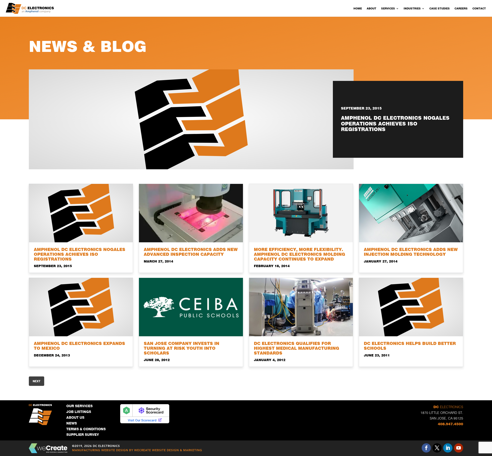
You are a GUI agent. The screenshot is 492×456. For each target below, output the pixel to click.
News (71, 423)
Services (388, 8)
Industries (412, 8)
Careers (461, 8)
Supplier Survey (82, 435)
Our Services (79, 406)
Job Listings (78, 412)
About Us (75, 417)
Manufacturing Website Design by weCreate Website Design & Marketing (137, 450)
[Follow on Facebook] (426, 448)
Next (36, 381)
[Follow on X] (437, 448)
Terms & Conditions (86, 429)
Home (357, 8)
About (371, 8)
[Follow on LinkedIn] (447, 448)
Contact (479, 8)
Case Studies (439, 8)
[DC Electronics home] (30, 8)
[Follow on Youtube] (458, 448)
